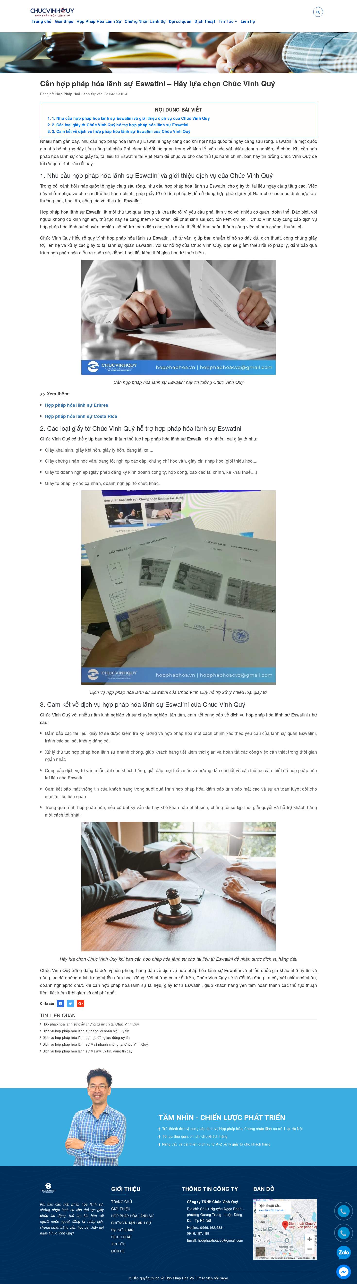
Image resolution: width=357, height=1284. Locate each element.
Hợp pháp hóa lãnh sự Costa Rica (81, 416)
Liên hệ (248, 21)
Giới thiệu (64, 21)
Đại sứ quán (180, 21)
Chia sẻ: (47, 1003)
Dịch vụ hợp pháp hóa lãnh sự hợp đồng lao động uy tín (86, 1037)
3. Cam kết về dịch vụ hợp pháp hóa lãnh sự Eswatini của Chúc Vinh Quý (121, 131)
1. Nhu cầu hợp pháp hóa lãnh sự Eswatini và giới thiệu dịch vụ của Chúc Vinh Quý (131, 118)
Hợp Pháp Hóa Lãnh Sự (98, 21)
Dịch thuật (205, 21)
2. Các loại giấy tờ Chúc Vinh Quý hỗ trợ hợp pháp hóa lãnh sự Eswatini (120, 125)
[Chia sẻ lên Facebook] (60, 1003)
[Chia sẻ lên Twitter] (70, 1003)
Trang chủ (41, 21)
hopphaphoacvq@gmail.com (220, 1240)
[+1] (80, 1003)
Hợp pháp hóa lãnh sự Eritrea (76, 405)
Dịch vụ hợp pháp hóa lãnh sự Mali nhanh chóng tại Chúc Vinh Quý (95, 1044)
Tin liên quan (58, 1015)
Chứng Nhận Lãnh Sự (145, 21)
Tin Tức (227, 21)
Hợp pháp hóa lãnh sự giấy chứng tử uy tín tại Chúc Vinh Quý (90, 1024)
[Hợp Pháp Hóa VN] (52, 11)
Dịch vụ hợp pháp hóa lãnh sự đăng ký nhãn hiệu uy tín (85, 1030)
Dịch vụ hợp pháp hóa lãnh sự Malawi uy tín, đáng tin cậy (87, 1051)
